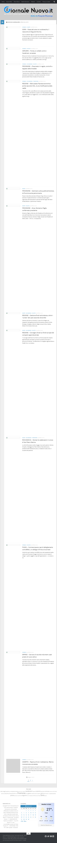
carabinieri (28, 791)
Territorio (35, 81)
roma (34, 795)
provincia (20, 795)
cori (53, 791)
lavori (45, 793)
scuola (36, 795)
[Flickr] (53, 836)
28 (23, 819)
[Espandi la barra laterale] (2, 22)
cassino (38, 791)
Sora (42, 795)
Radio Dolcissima (25, 1)
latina (42, 793)
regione (24, 795)
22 (26, 817)
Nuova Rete (9, 1)
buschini (21, 791)
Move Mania (17, 1)
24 (30, 817)
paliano (54, 793)
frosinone (21, 793)
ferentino (7, 793)
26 (35, 817)
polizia (12, 795)
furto (26, 793)
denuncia (3, 793)
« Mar (22, 821)
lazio (47, 793)
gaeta (29, 793)
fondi (14, 793)
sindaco (39, 795)
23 (28, 817)
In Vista (29, 48)
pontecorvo (16, 795)
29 (26, 819)
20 (21, 817)
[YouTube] (51, 836)
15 (26, 815)
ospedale (51, 793)
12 (35, 812)
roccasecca (31, 795)
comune (47, 791)
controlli (50, 791)
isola (36, 793)
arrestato (13, 791)
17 (30, 815)
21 (23, 817)
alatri (1, 791)
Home (3, 1)
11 (33, 812)
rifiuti (28, 795)
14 (23, 815)
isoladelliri (38, 793)
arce (9, 791)
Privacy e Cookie (46, 1)
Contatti (39, 1)
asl (19, 791)
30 (28, 819)
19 (35, 815)
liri (48, 793)
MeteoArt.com (49, 825)
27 (21, 819)
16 (28, 815)
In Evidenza (29, 64)
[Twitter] (48, 836)
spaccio (45, 795)
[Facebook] (46, 836)
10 (30, 812)
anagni (4, 791)
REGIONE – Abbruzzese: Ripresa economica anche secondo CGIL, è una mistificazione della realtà (37, 86)
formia (16, 793)
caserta (34, 791)
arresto (16, 791)
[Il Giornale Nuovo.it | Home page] (28, 11)
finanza (10, 793)
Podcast (33, 1)
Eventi (28, 27)
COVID (55, 791)
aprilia (7, 791)
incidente (33, 793)
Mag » (25, 821)
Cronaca (24, 27)
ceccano (43, 791)
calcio (24, 791)
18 (33, 815)
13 (21, 815)
